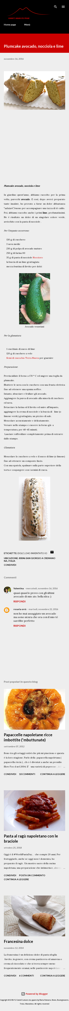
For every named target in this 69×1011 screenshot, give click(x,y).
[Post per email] (52, 553)
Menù (27, 24)
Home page (10, 24)
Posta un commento (32, 875)
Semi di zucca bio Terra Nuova (22, 358)
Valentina (18, 588)
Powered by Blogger (36, 993)
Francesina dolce (18, 941)
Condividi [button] (10, 564)
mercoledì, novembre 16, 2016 (42, 588)
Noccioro (38, 257)
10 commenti (27, 774)
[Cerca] (55, 6)
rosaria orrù (19, 609)
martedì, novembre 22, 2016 (43, 609)
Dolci (21, 553)
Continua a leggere (52, 774)
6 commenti (26, 975)
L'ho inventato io (36, 553)
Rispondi (19, 601)
